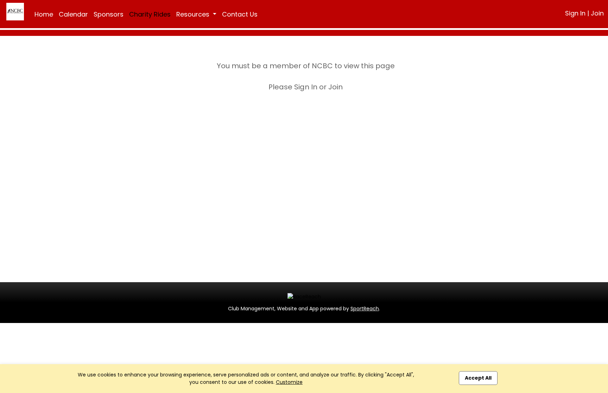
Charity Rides (150, 14)
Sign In (575, 13)
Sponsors (109, 14)
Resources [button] (193, 14)
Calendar (73, 14)
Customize (289, 382)
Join (597, 13)
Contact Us (240, 14)
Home (43, 14)
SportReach (364, 308)
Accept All (478, 377)
